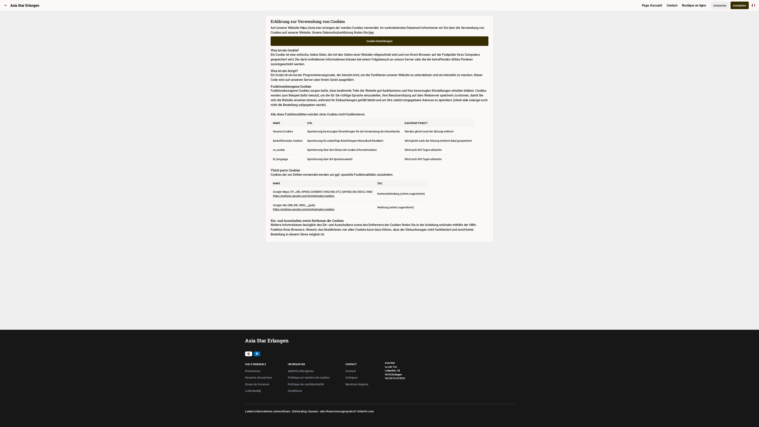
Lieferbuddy (253, 391)
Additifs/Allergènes (301, 371)
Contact (351, 371)
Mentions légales (357, 384)
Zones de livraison (257, 384)
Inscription (739, 5)
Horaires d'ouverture (258, 377)
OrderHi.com (365, 411)
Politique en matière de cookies (309, 377)
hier (371, 32)
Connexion (719, 5)
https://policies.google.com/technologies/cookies (303, 196)
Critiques (352, 377)
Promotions (253, 371)
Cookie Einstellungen (379, 41)
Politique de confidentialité (306, 384)
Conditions (295, 391)
